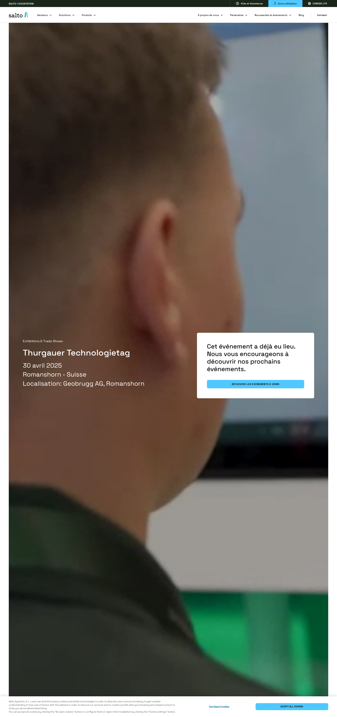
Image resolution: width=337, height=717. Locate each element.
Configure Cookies (219, 706)
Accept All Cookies (291, 706)
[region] (168, 706)
